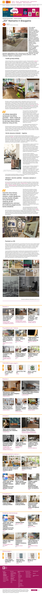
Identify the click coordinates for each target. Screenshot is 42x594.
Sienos (29, 546)
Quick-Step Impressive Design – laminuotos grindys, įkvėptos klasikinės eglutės (11, 469)
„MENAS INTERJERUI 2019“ (36, 576)
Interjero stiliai (13, 577)
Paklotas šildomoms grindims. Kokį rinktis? (8, 542)
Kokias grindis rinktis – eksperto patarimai (20, 339)
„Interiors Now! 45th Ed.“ (21, 372)
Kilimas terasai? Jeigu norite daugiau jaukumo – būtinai (20, 483)
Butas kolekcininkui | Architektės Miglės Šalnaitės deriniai (8, 444)
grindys (35, 61)
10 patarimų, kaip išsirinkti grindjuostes (7, 355)
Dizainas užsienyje (5, 580)
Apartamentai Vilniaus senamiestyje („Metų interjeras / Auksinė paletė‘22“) (11, 394)
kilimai (21, 107)
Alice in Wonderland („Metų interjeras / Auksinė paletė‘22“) (33, 407)
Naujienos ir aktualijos (4, 573)
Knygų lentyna (20, 584)
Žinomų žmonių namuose (13, 576)
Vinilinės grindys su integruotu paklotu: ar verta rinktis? (20, 355)
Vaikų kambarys (20, 581)
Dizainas (13, 1)
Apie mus (13, 2)
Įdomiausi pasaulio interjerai (13, 574)
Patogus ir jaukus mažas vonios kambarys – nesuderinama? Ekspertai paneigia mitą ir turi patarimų (33, 485)
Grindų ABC (34, 322)
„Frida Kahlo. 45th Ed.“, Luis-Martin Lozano (9, 372)
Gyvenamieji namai (6, 322)
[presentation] (3, 368)
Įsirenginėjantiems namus (25, 1)
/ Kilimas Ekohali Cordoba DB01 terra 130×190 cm (9, 561)
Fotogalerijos (6, 494)
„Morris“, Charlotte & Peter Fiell (32, 372)
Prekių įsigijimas (19, 2)
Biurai (11, 582)
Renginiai (4, 581)
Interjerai (17, 1)
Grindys (21, 341)
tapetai (12, 136)
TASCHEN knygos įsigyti (10, 363)
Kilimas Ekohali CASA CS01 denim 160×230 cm (20, 561)
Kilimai (6, 563)
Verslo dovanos (28, 573)
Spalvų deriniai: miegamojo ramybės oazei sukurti (20, 444)
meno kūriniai (7, 183)
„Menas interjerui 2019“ (27, 2)
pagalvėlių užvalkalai (12, 185)
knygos (37, 209)
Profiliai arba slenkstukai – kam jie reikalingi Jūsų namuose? (33, 318)
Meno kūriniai (20, 583)
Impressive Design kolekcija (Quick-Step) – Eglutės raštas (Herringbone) (33, 505)
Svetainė (19, 577)
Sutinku (34, 590)
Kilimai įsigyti (6, 551)
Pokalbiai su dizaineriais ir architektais (29, 432)
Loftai (11, 581)
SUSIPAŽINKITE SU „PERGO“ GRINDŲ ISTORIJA (33, 355)
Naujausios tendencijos (12, 578)
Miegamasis (17, 447)
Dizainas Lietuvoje (6, 396)
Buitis (4, 342)
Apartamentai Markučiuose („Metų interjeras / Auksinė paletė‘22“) (20, 408)
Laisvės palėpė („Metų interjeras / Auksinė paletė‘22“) (30, 393)
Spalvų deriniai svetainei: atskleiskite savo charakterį (10, 429)
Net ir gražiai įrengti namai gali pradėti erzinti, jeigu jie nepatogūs (8, 318)
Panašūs (5, 307)
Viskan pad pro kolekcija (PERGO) (7, 504)
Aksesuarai (30, 321)
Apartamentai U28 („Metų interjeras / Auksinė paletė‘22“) (8, 407)
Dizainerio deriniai (6, 431)
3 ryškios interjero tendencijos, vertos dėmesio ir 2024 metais (33, 444)
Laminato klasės (19, 522)
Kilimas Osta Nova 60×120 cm (32, 560)
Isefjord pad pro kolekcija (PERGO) (20, 504)
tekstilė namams (24, 183)
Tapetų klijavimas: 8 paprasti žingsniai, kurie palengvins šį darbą (8, 339)
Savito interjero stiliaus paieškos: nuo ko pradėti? (20, 317)
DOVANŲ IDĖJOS (27, 571)
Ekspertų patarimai (18, 18)
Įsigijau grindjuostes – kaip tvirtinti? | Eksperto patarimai (33, 339)
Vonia (29, 489)
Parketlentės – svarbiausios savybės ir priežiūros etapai (20, 542)
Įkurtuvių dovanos (34, 1)
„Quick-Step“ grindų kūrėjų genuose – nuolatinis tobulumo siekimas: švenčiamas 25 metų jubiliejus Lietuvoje (8, 485)
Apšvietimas (20, 575)
